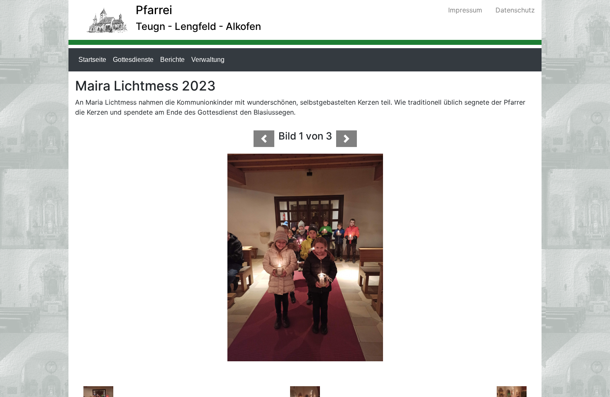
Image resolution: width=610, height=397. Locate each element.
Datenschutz (515, 10)
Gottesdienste (135, 59)
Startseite (94, 59)
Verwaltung (209, 59)
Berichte (174, 59)
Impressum (465, 10)
